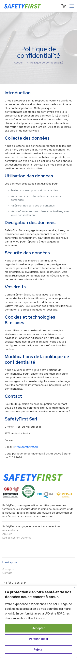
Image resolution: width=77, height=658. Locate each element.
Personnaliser (38, 638)
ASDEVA (7, 533)
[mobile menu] (71, 6)
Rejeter (38, 649)
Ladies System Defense (16, 537)
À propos (8, 569)
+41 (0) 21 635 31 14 (14, 582)
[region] (38, 622)
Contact (7, 572)
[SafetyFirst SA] (22, 6)
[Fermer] (74, 587)
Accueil (18, 62)
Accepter (38, 628)
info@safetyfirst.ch (26, 446)
